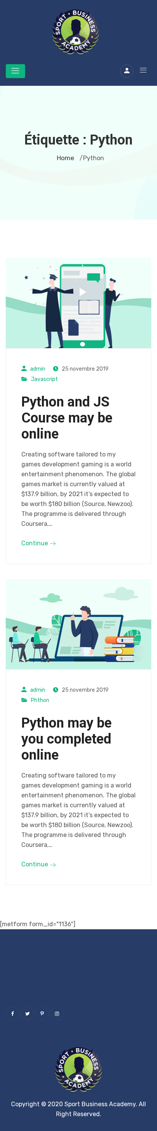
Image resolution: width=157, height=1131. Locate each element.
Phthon (40, 700)
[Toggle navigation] (15, 71)
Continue (35, 543)
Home (65, 158)
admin (37, 369)
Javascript (44, 379)
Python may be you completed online (66, 739)
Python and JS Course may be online (66, 418)
